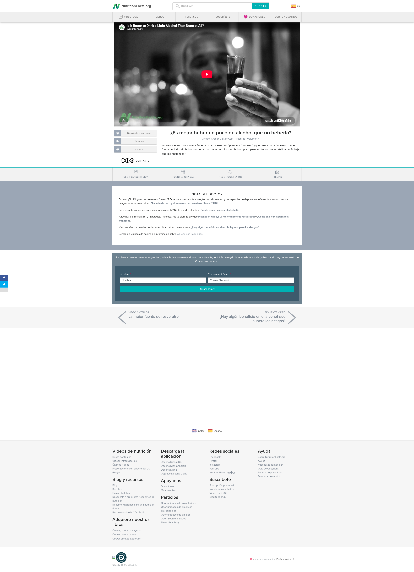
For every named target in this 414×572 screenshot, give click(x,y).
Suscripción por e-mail (221, 485)
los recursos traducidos (189, 234)
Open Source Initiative (173, 518)
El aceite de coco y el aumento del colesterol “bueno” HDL (184, 203)
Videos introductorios (124, 461)
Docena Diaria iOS (171, 462)
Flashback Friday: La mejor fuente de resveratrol (226, 216)
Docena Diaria (169, 469)
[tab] (136, 174)
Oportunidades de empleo (176, 514)
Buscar (260, 6)
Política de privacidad (270, 472)
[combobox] (212, 6)
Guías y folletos (121, 493)
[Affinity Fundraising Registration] (121, 557)
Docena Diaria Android (173, 466)
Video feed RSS (218, 493)
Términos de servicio (269, 476)
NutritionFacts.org (135, 5)
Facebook (215, 457)
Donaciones (167, 486)
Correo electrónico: (219, 274)
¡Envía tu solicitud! (285, 559)
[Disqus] (207, 373)
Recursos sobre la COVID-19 (128, 512)
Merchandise (168, 490)
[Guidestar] (113, 557)
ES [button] (298, 6)
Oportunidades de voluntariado (178, 503)
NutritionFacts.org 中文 (222, 472)
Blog (115, 485)
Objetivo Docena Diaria (174, 473)
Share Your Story (170, 522)
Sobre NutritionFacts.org (271, 457)
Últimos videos (120, 464)
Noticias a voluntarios (221, 489)
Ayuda (261, 461)
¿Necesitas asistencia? (270, 464)
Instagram (214, 464)
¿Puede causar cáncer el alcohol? (219, 210)
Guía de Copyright (268, 468)
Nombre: (125, 274)
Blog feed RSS (217, 497)
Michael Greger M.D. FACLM (218, 138)
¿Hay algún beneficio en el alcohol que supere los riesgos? (225, 227)
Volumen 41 (253, 138)
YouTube (214, 468)
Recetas (116, 489)
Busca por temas (121, 457)
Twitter (213, 461)
